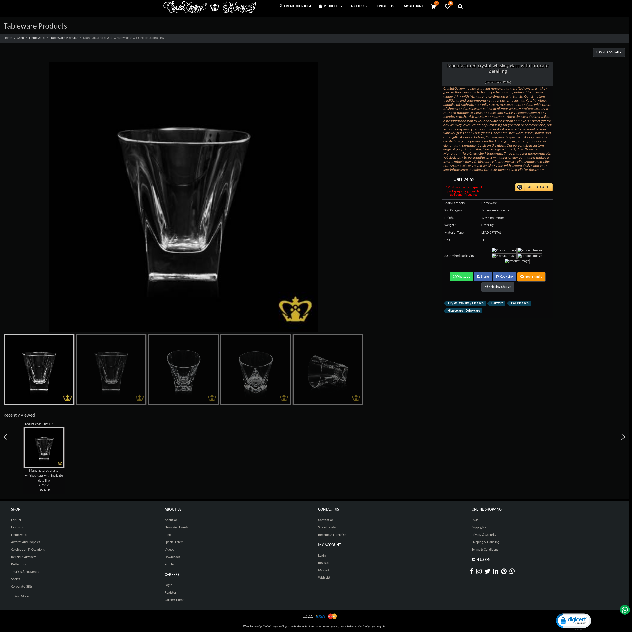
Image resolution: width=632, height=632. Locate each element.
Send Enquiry (533, 277)
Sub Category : (454, 210)
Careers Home (174, 600)
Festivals (17, 527)
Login (168, 585)
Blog (168, 535)
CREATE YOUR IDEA (296, 6)
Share (484, 277)
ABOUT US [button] (358, 6)
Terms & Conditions (485, 550)
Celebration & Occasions (28, 550)
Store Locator (327, 527)
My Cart (323, 570)
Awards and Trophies (25, 542)
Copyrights (479, 527)
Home (8, 38)
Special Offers (174, 542)
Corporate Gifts (21, 587)
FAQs (475, 520)
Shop (20, 38)
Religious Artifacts (23, 557)
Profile (169, 564)
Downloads (172, 557)
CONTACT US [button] (385, 6)
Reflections (18, 564)
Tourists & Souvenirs (25, 572)
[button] (573, 621)
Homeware (37, 38)
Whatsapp (463, 277)
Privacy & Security (484, 535)
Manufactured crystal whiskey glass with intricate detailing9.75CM (44, 480)
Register (170, 593)
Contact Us (325, 520)
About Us (171, 520)
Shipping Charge (499, 287)
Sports (15, 579)
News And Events (176, 527)
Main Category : (455, 203)
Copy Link (506, 277)
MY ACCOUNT (413, 6)
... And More (20, 596)
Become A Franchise (332, 535)
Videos (169, 550)
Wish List (324, 578)
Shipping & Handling (485, 542)
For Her (16, 520)
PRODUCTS (331, 6)
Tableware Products (64, 38)
